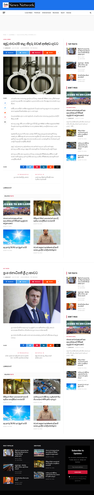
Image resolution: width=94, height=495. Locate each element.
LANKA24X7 (8, 48)
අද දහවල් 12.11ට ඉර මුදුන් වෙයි (15, 247)
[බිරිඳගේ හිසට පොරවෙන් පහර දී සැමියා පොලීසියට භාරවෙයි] (47, 208)
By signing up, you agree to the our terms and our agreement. (78, 478)
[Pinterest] (5, 117)
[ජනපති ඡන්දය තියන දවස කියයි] (71, 77)
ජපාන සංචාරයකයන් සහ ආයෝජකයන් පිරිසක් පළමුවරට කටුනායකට (15, 220)
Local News (28, 12)
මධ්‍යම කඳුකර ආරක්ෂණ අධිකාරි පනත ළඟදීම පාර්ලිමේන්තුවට (46, 248)
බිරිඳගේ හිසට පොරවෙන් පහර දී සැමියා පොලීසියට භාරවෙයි (46, 219)
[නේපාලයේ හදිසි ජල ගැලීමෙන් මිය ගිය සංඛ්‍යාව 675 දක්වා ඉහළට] (71, 145)
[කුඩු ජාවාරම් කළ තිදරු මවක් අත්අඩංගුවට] (31, 75)
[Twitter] (5, 108)
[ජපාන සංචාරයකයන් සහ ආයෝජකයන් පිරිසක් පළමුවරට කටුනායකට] (16, 208)
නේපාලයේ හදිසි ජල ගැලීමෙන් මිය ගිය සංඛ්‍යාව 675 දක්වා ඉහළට (83, 145)
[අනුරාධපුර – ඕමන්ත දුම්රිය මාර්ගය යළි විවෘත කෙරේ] (71, 65)
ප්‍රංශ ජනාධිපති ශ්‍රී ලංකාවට (21, 177)
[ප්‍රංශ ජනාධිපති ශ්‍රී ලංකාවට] (31, 304)
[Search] (90, 13)
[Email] (5, 122)
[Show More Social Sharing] (58, 52)
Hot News (6, 268)
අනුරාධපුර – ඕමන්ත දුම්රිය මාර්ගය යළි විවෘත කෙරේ (83, 64)
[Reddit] (5, 112)
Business (56, 12)
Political (37, 12)
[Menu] (4, 13)
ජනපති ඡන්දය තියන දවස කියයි (83, 76)
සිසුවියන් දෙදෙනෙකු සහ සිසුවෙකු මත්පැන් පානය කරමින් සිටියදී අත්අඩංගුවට (84, 51)
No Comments (25, 48)
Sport (63, 12)
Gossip (68, 12)
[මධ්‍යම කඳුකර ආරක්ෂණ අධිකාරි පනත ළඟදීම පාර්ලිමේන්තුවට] (47, 237)
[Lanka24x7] (19, 5)
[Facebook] (5, 103)
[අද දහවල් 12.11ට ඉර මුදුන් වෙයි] (16, 237)
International (46, 12)
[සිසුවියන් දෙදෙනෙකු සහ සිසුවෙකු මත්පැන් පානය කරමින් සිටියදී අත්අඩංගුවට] (71, 51)
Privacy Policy (82, 478)
